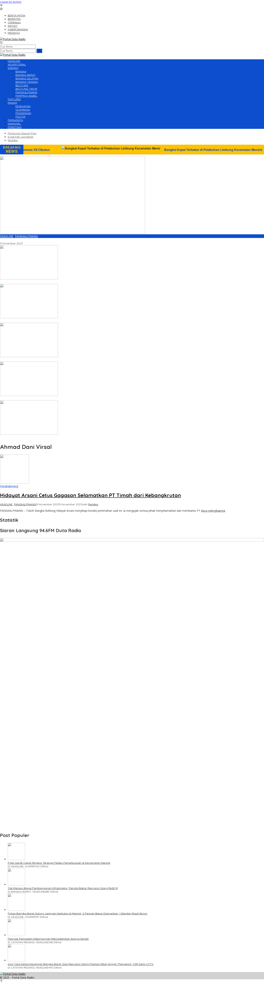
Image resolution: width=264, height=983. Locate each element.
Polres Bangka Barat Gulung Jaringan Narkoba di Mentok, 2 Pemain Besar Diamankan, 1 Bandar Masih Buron (77, 913)
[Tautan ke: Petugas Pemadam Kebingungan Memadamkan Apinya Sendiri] (16, 935)
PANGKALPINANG (26, 236)
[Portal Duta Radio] (13, 39)
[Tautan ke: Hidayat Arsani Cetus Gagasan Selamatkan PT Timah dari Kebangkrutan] (72, 232)
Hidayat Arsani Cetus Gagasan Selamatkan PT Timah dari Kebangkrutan (47, 240)
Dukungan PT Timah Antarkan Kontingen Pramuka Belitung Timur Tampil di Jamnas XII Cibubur (61, 282)
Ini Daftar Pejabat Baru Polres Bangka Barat (28, 398)
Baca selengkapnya (213, 510)
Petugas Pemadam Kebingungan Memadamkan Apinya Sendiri (48, 939)
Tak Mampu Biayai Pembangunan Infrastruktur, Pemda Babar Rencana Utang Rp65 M (63, 888)
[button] (39, 51)
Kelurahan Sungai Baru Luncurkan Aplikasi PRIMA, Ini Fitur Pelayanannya (46, 360)
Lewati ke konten (10, 2)
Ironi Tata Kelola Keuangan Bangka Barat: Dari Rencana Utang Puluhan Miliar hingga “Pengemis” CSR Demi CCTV (80, 964)
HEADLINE (6, 236)
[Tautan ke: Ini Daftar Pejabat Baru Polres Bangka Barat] (29, 395)
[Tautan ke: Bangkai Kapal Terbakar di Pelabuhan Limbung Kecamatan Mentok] (29, 317)
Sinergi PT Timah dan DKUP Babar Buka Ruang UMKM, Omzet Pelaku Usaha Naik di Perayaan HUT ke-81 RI (68, 437)
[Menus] (1, 5)
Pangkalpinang (9, 486)
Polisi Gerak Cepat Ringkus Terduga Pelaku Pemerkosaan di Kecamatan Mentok (59, 863)
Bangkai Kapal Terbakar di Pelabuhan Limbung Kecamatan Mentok (164, 149)
